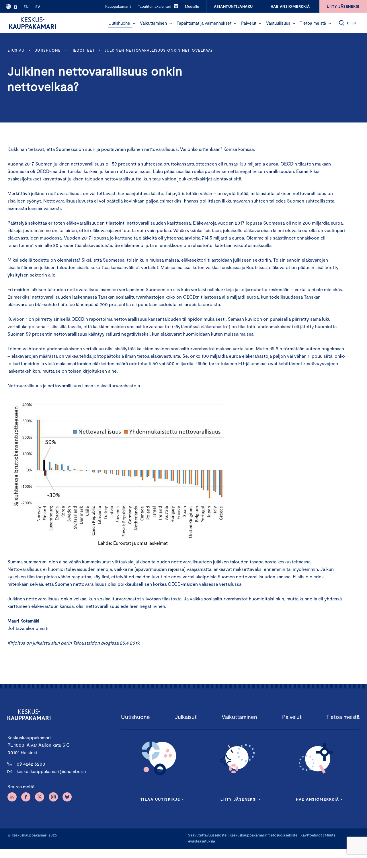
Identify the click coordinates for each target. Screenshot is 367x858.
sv (37, 6)
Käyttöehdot (311, 835)
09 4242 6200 (31, 763)
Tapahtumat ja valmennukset (204, 23)
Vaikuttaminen (153, 23)
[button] (134, 23)
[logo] (32, 23)
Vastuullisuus (278, 23)
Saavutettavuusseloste (207, 835)
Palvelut (248, 23)
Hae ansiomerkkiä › (319, 799)
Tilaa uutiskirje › (161, 799)
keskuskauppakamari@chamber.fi (51, 771)
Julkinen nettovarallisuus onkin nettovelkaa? (158, 50)
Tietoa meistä (313, 23)
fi (15, 6)
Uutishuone (119, 23)
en (26, 6)
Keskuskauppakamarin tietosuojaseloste (263, 835)
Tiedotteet (83, 50)
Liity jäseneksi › (240, 799)
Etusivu (15, 50)
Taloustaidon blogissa (95, 642)
